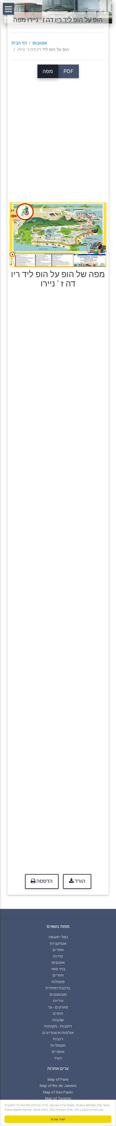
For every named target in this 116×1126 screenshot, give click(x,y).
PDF (68, 71)
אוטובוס (40, 43)
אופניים (58, 1051)
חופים (58, 1013)
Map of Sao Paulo (58, 1092)
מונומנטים (58, 994)
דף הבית (19, 43)
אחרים (58, 949)
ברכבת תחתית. (58, 988)
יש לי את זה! (58, 1119)
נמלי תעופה (58, 937)
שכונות (58, 1020)
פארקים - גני (58, 1007)
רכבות (58, 1039)
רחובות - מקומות (58, 1026)
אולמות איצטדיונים (58, 1032)
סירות (58, 956)
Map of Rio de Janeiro (58, 1085)
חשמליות (58, 1045)
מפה (48, 71)
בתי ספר (58, 969)
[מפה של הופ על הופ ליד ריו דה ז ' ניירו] (58, 234)
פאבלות (58, 981)
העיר (58, 1058)
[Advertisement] (58, 136)
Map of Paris (58, 1079)
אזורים (58, 975)
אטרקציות (58, 943)
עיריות (58, 1000)
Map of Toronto (58, 1098)
